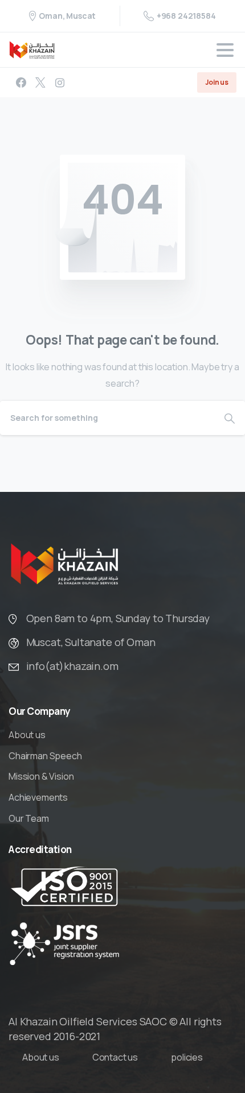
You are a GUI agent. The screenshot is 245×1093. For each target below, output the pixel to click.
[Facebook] (21, 82)
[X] (40, 82)
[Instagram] (60, 82)
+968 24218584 (186, 15)
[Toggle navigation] (225, 50)
